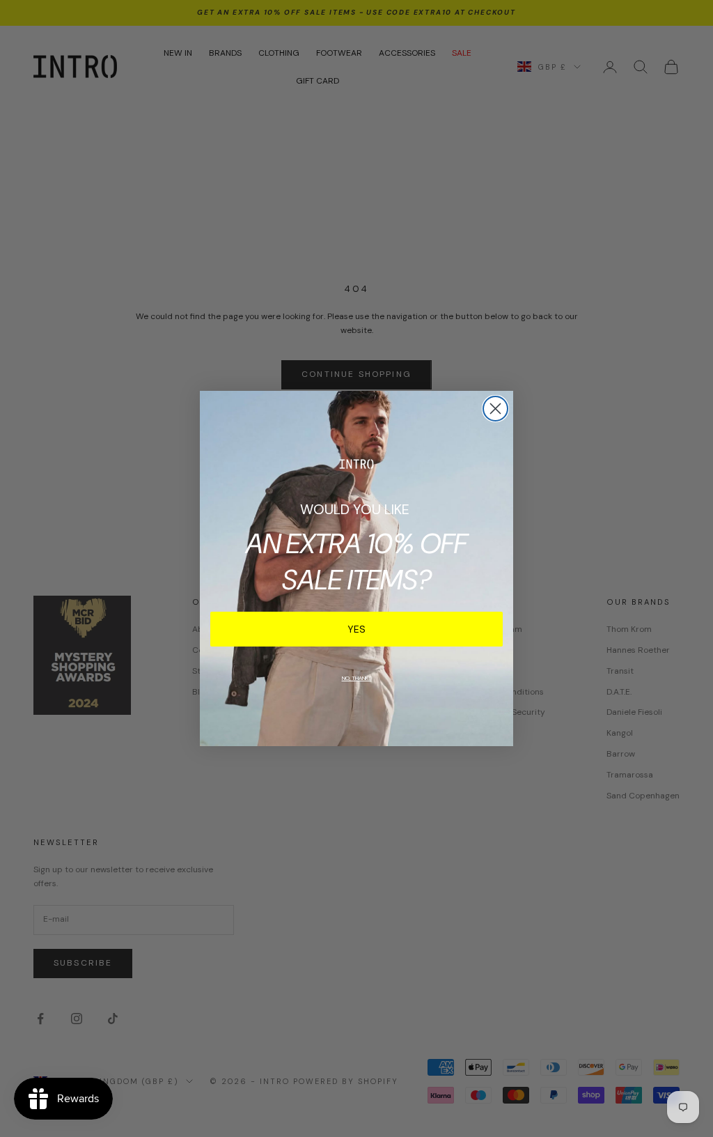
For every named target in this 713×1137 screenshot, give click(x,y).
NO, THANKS (357, 677)
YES (356, 629)
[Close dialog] (495, 408)
